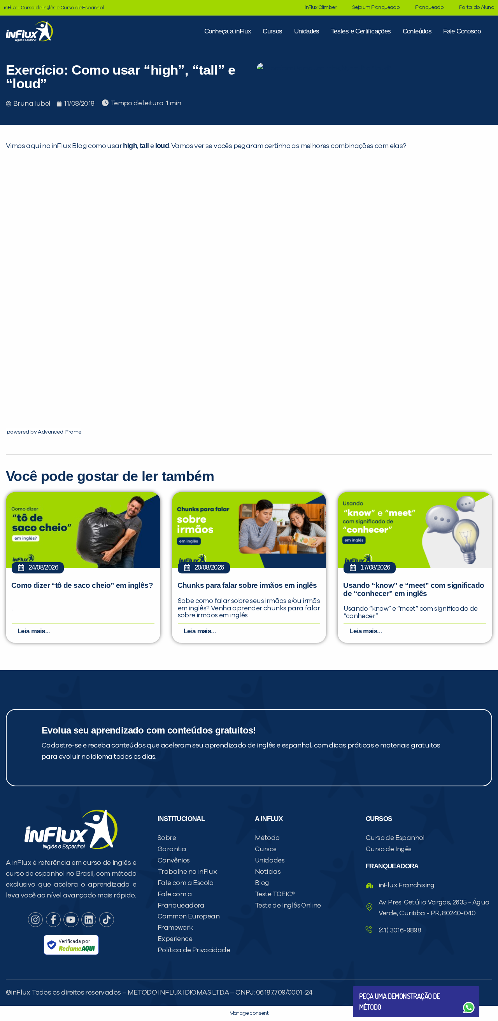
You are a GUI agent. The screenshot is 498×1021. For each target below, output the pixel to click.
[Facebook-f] (53, 919)
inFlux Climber (321, 7)
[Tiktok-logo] (106, 919)
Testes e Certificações (361, 31)
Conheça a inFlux (227, 31)
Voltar (377, 989)
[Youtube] (70, 919)
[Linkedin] (88, 919)
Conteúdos (417, 31)
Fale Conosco (461, 31)
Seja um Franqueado (376, 7)
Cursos (272, 31)
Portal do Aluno (476, 7)
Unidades (306, 31)
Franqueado (429, 7)
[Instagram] (35, 919)
